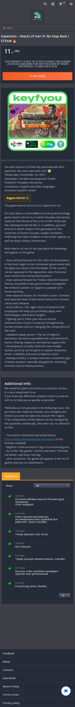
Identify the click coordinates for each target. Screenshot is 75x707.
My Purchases (53, 4)
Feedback (11, 476)
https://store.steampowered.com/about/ (30, 439)
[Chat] (66, 691)
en (71, 4)
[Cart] (60, 4)
